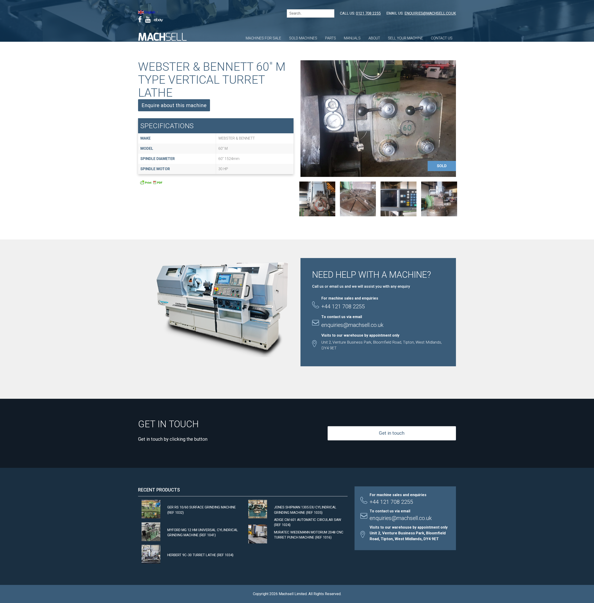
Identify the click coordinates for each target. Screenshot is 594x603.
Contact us (441, 38)
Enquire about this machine (174, 105)
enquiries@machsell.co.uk (430, 13)
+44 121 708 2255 (391, 502)
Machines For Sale (263, 38)
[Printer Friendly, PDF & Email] (151, 184)
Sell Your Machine (405, 38)
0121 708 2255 (368, 13)
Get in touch (391, 433)
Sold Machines (303, 38)
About (374, 38)
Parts (330, 38)
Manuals (352, 38)
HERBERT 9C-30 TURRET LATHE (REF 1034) (200, 555)
